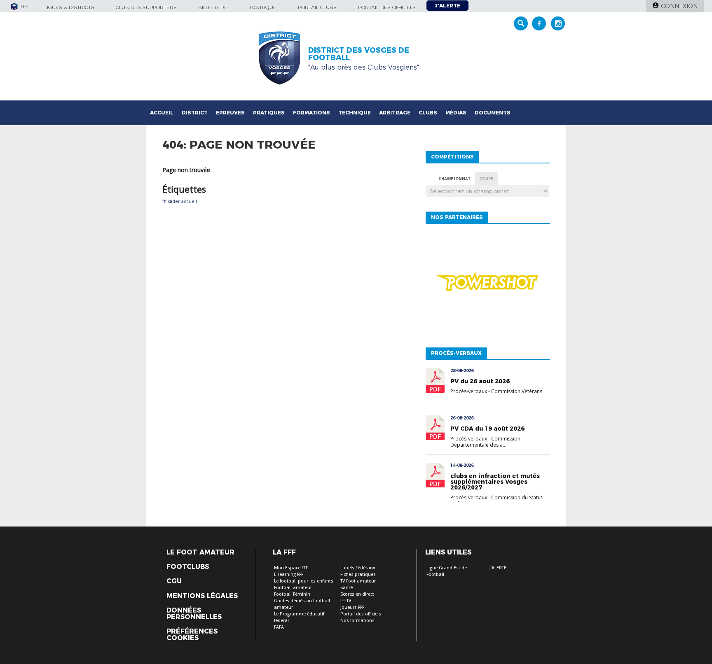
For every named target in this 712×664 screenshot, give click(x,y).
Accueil (161, 113)
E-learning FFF (288, 574)
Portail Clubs (317, 7)
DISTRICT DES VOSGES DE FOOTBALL (358, 54)
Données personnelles (194, 613)
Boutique (263, 7)
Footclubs (187, 567)
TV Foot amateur (358, 581)
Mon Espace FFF (291, 568)
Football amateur (293, 587)
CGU (174, 581)
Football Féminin (292, 594)
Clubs (428, 113)
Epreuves (230, 113)
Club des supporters (146, 7)
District (195, 113)
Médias (455, 113)
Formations (311, 113)
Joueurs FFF (352, 607)
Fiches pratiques (358, 574)
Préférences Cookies (192, 634)
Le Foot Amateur (200, 552)
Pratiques (269, 113)
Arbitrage (394, 113)
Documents (493, 113)
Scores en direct (357, 594)
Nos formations (357, 620)
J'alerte (447, 5)
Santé (346, 587)
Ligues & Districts (69, 7)
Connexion (679, 6)
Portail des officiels (387, 7)
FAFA (279, 627)
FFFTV (345, 600)
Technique (354, 113)
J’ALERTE (498, 568)
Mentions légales (202, 596)
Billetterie (213, 7)
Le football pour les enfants (303, 581)
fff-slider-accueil (179, 201)
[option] (487, 283)
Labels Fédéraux (357, 568)
